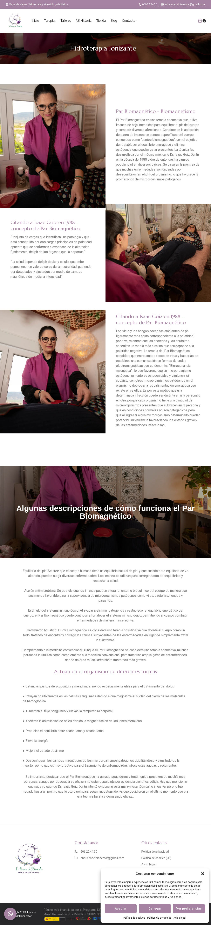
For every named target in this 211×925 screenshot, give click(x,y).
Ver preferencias (189, 908)
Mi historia (83, 20)
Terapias (50, 20)
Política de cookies (134, 917)
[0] (200, 21)
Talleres (66, 20)
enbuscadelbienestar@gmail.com (185, 4)
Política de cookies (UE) (156, 858)
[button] (203, 874)
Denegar (155, 908)
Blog (114, 20)
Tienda (101, 20)
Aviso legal (179, 917)
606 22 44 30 (149, 4)
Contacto (129, 20)
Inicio (35, 20)
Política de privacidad (159, 917)
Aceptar (121, 908)
